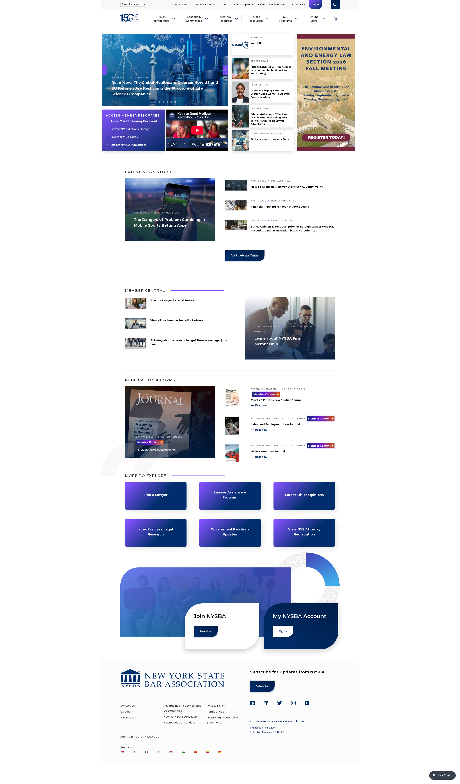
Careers (125, 711)
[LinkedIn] (266, 703)
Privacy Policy (216, 705)
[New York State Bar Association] (130, 20)
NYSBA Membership (161, 18)
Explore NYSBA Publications (128, 144)
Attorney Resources (225, 18)
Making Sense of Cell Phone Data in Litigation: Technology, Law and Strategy (271, 70)
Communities (277, 4)
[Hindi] (183, 751)
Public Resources (256, 18)
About (225, 4)
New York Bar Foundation (180, 716)
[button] (225, 70)
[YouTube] (307, 703)
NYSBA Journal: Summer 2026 (157, 449)
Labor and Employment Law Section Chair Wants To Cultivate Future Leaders (271, 93)
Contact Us (127, 705)
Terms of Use (215, 711)
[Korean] (134, 751)
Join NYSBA (297, 4)
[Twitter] (279, 703)
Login (315, 4)
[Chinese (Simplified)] (195, 751)
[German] (219, 751)
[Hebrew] (158, 751)
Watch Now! (258, 43)
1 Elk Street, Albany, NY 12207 (267, 731)
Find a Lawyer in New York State (270, 139)
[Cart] (335, 19)
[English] (122, 751)
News (261, 4)
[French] (146, 751)
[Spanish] (207, 751)
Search (335, 4)
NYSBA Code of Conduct (179, 722)
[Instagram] (293, 703)
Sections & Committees (194, 18)
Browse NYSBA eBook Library (130, 129)
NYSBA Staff (128, 717)
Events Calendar (206, 4)
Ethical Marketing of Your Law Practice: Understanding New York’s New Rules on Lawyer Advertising (269, 119)
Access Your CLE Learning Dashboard (134, 121)
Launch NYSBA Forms (124, 136)
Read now (261, 405)
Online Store (314, 18)
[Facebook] (252, 703)
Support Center (181, 4)
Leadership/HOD (243, 4)
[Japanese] (170, 751)
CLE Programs (285, 18)
